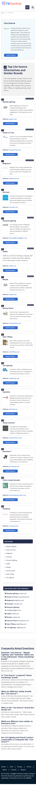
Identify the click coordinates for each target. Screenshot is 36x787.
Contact (13, 770)
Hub (11, 767)
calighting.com (14, 378)
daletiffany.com (14, 352)
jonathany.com (14, 466)
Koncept (6, 192)
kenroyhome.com (15, 323)
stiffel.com (12, 266)
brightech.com (14, 178)
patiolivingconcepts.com (17, 495)
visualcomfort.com (15, 438)
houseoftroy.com (15, 150)
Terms (29, 767)
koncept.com (13, 207)
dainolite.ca (13, 409)
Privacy (19, 767)
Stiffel (5, 252)
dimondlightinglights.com (18, 238)
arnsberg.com (13, 526)
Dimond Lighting (9, 221)
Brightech (7, 163)
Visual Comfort (9, 423)
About (4, 770)
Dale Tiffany (7, 337)
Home (3, 13)
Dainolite (6, 392)
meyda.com (13, 119)
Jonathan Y (7, 451)
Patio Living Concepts (11, 480)
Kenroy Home (8, 308)
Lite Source (9, 23)
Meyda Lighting (9, 102)
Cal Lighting (7, 365)
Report (23, 770)
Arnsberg (6, 509)
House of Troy (8, 133)
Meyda (5, 279)
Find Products (11, 55)
